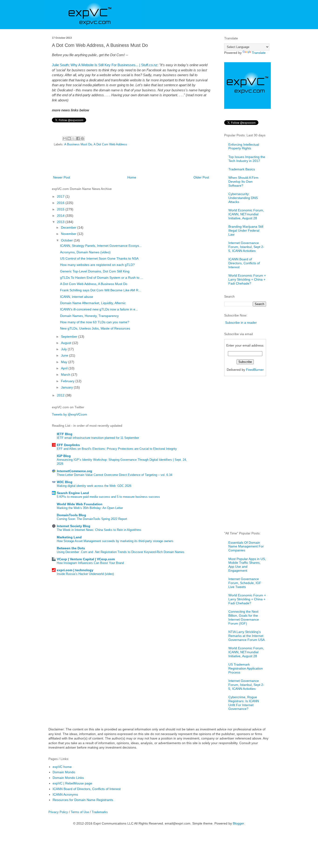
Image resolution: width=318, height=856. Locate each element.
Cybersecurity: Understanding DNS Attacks (243, 198)
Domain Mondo (64, 772)
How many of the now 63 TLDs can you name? (94, 322)
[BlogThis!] (69, 138)
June (65, 355)
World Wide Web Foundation (79, 504)
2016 (61, 203)
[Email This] (64, 138)
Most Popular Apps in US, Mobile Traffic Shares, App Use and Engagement (247, 564)
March (66, 374)
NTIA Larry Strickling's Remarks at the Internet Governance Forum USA (246, 636)
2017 (61, 196)
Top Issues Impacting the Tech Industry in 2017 (246, 159)
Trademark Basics (241, 169)
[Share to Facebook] (78, 138)
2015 (61, 209)
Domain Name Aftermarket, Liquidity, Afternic (93, 303)
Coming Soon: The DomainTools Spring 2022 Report (92, 519)
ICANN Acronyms (65, 794)
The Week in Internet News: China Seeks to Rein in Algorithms (99, 530)
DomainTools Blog (71, 515)
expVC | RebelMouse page (72, 783)
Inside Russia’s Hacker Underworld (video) (85, 574)
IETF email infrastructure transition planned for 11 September (98, 438)
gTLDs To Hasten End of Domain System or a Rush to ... (101, 277)
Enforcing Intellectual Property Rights (243, 146)
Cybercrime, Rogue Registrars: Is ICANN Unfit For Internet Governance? (243, 703)
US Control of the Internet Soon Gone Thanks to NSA (99, 258)
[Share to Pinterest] (82, 138)
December (69, 227)
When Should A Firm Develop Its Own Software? (243, 181)
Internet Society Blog (73, 526)
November (69, 234)
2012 (61, 395)
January (67, 387)
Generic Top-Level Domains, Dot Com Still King (94, 271)
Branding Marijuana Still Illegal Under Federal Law (245, 230)
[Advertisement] (131, 162)
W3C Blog (64, 482)
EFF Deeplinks (68, 445)
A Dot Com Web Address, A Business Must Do (93, 284)
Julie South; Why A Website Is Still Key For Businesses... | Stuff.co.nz (104, 65)
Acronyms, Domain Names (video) (85, 252)
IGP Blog (64, 456)
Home (131, 177)
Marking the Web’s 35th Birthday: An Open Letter (90, 508)
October (67, 240)
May (64, 362)
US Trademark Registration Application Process (245, 668)
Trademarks (100, 812)
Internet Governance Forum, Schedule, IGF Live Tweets (244, 583)
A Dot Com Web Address (110, 144)
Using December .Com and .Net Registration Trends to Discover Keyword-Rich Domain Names (120, 552)
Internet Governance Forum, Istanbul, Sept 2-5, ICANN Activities (246, 247)
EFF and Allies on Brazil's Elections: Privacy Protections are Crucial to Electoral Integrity (117, 448)
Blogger (238, 823)
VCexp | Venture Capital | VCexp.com (86, 559)
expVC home (62, 767)
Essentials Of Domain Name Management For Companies (246, 546)
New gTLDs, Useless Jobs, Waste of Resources (95, 328)
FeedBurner (255, 369)
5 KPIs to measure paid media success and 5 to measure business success (108, 496)
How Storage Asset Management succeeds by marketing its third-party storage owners (115, 541)
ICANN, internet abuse (76, 297)
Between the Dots (71, 548)
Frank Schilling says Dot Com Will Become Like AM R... (100, 290)
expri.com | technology (75, 570)
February (68, 381)
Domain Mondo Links (68, 778)
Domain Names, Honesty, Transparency (89, 316)
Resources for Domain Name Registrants (83, 800)
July (64, 349)
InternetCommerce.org (74, 471)
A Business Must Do (78, 144)
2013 (61, 222)
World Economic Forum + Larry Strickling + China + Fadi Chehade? (247, 279)
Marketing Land (69, 537)
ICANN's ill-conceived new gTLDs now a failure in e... (99, 309)
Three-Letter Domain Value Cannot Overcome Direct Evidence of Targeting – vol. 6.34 (114, 475)
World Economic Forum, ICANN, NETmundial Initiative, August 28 (246, 214)
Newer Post (61, 177)
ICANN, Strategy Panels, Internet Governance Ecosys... (101, 246)
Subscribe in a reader (241, 322)
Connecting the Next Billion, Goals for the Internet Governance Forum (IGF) (243, 617)
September (69, 336)
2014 (61, 215)
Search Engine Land (73, 493)
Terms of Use (80, 812)
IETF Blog (64, 434)
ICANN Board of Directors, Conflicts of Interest (244, 263)
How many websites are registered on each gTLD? (97, 265)
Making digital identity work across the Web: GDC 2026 (94, 486)
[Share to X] (73, 138)
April (64, 368)
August (66, 343)
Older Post (201, 177)
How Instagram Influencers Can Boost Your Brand (90, 563)
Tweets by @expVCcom (69, 414)
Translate (259, 53)
